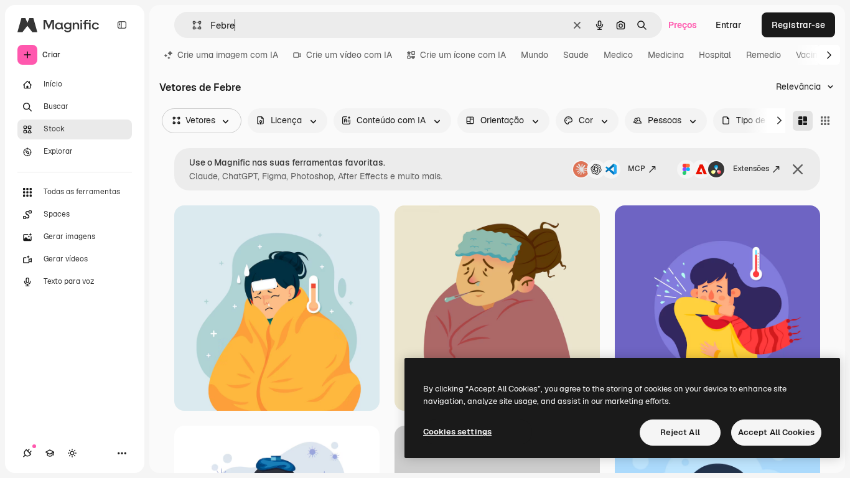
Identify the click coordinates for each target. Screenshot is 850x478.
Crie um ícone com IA (463, 54)
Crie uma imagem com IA (227, 54)
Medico (618, 54)
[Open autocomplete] (192, 25)
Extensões (751, 169)
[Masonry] (803, 121)
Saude (576, 54)
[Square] (825, 121)
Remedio (763, 54)
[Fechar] (797, 169)
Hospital (715, 54)
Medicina (666, 54)
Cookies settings (457, 431)
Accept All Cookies (776, 432)
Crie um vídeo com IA (349, 54)
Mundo (534, 54)
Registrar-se (798, 24)
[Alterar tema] (72, 453)
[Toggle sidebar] (122, 25)
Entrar (729, 24)
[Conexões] (27, 453)
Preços (682, 24)
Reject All (680, 432)
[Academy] (50, 453)
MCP (636, 169)
